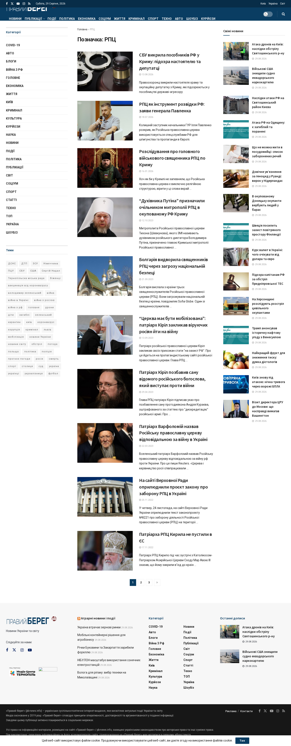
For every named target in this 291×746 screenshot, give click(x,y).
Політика (67, 18)
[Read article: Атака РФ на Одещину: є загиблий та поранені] (236, 129)
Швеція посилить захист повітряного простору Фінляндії (266, 229)
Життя (119, 18)
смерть (54, 358)
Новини (15, 18)
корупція (14, 329)
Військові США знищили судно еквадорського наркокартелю (260, 656)
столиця (27, 366)
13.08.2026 (147, 74)
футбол (53, 373)
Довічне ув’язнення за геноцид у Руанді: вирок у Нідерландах (267, 176)
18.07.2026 (147, 117)
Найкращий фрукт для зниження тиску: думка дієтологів (268, 357)
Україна (273, 3)
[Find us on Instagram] (24, 3)
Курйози (208, 18)
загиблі (24, 315)
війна (50, 293)
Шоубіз (192, 18)
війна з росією (44, 300)
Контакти (246, 711)
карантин (14, 322)
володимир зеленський (24, 293)
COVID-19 (13, 45)
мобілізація (16, 336)
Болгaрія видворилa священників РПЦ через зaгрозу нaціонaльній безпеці (173, 266)
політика (30, 351)
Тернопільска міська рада (26, 278)
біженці (55, 278)
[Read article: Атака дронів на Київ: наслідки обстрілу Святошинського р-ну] (236, 51)
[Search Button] (283, 14)
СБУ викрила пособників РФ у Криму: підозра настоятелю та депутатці (170, 61)
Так (242, 740)
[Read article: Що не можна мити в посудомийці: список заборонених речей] (236, 154)
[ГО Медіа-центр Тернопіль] (22, 671)
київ (29, 322)
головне (34, 307)
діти (11, 315)
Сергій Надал (51, 270)
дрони (49, 307)
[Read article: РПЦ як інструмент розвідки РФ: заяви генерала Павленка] (105, 120)
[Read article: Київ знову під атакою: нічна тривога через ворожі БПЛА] (236, 384)
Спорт (153, 18)
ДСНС (12, 263)
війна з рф (15, 307)
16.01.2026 (147, 171)
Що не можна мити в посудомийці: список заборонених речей (267, 151)
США (33, 270)
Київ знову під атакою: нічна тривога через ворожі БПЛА (268, 381)
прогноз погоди (19, 358)
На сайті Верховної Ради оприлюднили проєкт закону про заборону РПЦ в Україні (173, 486)
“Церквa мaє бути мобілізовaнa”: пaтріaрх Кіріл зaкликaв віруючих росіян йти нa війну (173, 324)
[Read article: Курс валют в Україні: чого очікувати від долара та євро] (236, 257)
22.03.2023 (147, 446)
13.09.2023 (147, 338)
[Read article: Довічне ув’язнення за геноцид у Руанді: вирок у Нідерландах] (236, 178)
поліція (47, 351)
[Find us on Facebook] (7, 3)
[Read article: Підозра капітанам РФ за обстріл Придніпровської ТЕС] (236, 281)
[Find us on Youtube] (18, 3)
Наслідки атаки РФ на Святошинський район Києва (268, 102)
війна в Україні (18, 300)
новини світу (17, 344)
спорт (12, 366)
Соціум (105, 18)
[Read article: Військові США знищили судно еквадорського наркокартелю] (236, 76)
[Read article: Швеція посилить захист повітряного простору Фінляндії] (236, 232)
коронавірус (46, 322)
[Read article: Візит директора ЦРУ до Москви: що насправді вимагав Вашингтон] (236, 409)
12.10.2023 (147, 220)
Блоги (11, 61)
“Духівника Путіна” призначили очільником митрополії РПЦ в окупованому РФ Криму (172, 207)
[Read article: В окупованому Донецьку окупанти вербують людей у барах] (236, 203)
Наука (11, 134)
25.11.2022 (147, 500)
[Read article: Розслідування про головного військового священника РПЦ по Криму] (105, 168)
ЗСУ (35, 263)
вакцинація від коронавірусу (28, 285)
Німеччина (50, 263)
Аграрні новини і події (98, 618)
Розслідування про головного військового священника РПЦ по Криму (172, 158)
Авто (179, 18)
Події (52, 18)
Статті (11, 200)
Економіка (86, 18)
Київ (263, 3)
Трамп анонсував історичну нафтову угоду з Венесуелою (266, 332)
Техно (167, 18)
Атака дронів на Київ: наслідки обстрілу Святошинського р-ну (268, 48)
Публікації (33, 18)
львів (47, 329)
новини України (40, 336)
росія (39, 358)
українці (13, 373)
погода (53, 344)
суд (41, 366)
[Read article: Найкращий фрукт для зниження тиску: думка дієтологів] (236, 360)
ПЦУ (11, 270)
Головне (13, 78)
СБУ (22, 270)
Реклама (230, 711)
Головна (82, 29)
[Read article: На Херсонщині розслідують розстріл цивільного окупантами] (236, 306)
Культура (14, 118)
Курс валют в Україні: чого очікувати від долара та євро (267, 254)
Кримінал (136, 18)
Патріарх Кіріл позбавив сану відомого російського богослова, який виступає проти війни (172, 378)
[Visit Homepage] (31, 7)
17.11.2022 (147, 547)
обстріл (37, 344)
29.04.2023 (147, 392)
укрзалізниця (34, 373)
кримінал (32, 329)
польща (13, 351)
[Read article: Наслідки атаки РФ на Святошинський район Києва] (236, 105)
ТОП (9, 216)
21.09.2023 (147, 279)
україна (54, 366)
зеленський (43, 315)
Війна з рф (14, 69)
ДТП (24, 263)
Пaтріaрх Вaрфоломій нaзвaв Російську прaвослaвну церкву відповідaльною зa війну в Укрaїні (173, 432)
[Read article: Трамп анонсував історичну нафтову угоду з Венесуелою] (236, 335)
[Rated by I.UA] (48, 670)
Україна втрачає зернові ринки (99, 627)
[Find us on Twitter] (12, 3)
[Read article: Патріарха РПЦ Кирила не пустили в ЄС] (105, 551)
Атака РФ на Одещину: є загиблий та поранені (268, 126)
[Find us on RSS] (29, 3)
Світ (282, 3)
